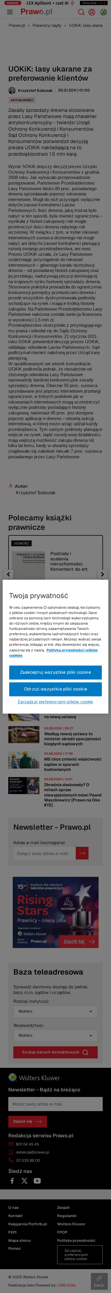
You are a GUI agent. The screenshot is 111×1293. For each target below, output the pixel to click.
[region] (55, 646)
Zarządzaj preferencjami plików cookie (55, 701)
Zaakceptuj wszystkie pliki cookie (55, 672)
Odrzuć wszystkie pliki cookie (55, 689)
